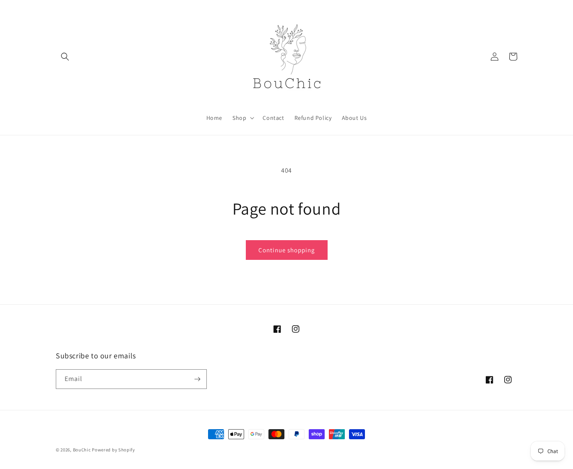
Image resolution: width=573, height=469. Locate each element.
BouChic (82, 450)
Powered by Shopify (113, 450)
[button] (65, 56)
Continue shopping (286, 250)
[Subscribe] (197, 379)
